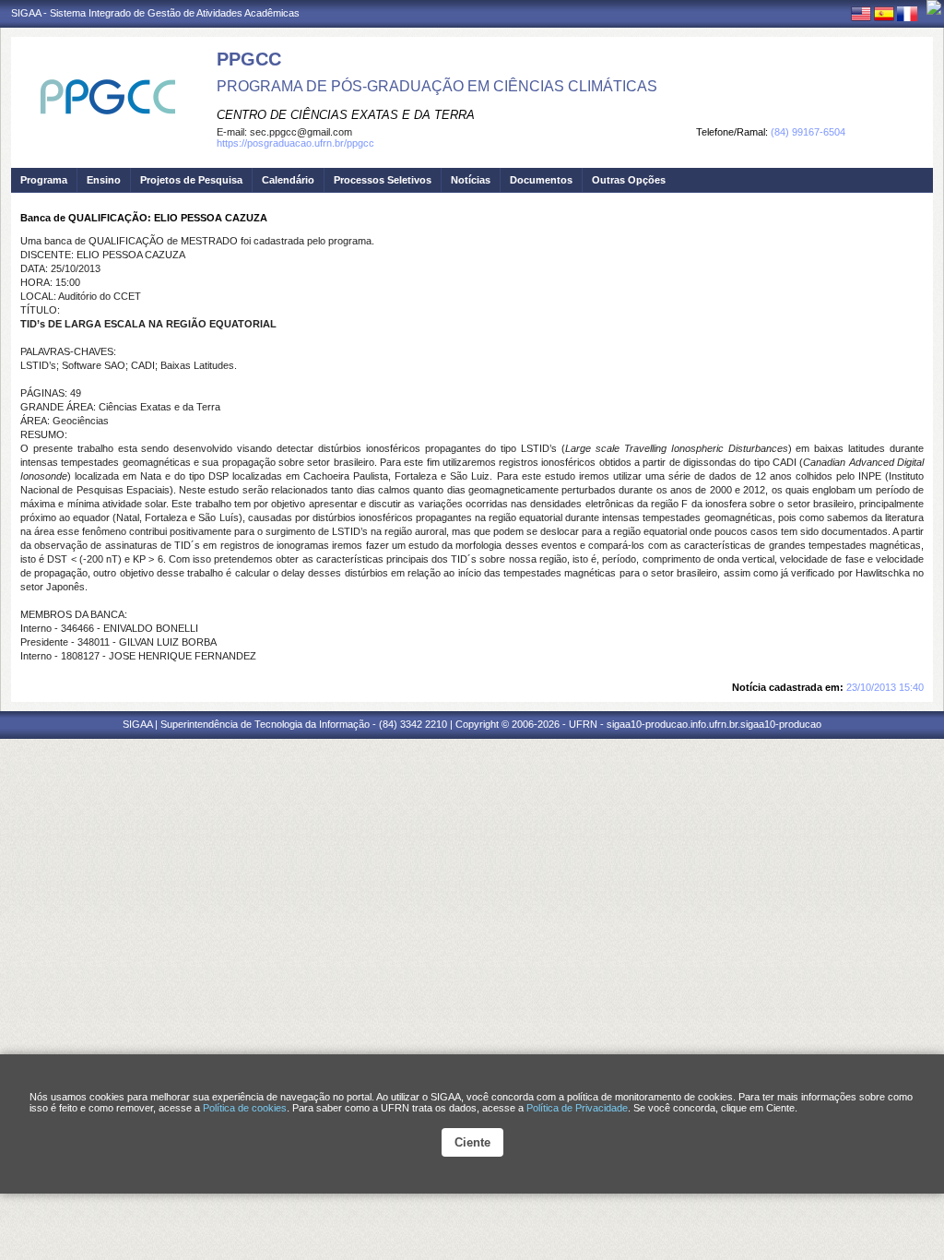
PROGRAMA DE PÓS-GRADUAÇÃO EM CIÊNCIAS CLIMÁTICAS (437, 86)
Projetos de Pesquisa (191, 179)
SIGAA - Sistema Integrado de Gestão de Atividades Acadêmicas (155, 12)
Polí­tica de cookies (245, 1107)
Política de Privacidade (577, 1107)
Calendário (288, 179)
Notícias (470, 179)
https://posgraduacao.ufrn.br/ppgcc (295, 143)
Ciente (472, 1142)
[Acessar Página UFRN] (933, 7)
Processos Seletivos (382, 179)
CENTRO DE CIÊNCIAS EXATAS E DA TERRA (346, 115)
